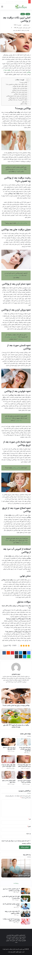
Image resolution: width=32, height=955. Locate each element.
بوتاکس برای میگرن (22, 223)
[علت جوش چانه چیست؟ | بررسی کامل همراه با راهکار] (24, 759)
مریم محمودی (26, 25)
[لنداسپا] (21, 7)
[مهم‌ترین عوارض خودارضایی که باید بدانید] (25, 906)
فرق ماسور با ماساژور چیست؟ (20, 2)
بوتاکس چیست (19, 169)
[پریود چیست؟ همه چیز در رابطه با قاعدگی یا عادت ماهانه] (25, 921)
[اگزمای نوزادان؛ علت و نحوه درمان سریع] (8, 775)
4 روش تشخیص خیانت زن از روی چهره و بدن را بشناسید (11, 889)
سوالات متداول (23, 104)
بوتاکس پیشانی (16, 468)
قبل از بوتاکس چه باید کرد (14, 275)
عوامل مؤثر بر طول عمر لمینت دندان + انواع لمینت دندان (8, 765)
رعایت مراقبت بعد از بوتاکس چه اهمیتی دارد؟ (16, 84)
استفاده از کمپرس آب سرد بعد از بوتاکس (17, 100)
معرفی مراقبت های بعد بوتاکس (20, 86)
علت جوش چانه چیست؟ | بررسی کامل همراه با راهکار (24, 765)
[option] (16, 868)
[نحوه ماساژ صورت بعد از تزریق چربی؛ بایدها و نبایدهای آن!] (24, 742)
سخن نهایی (24, 102)
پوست (27, 14)
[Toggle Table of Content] (27, 80)
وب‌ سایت (28, 834)
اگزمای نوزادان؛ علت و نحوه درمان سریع (8, 781)
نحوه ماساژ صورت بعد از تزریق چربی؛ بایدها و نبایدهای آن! (25, 749)
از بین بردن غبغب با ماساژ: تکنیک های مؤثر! (9, 748)
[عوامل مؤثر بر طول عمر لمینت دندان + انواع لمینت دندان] (8, 759)
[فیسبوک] (28, 653)
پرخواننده (16, 883)
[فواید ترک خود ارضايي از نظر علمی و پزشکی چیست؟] (25, 898)
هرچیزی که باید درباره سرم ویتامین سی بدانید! (24, 781)
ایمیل (29, 826)
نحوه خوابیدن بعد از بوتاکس (20, 94)
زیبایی (22, 14)
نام (30, 819)
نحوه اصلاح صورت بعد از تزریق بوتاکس (18, 98)
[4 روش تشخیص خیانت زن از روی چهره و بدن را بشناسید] (25, 891)
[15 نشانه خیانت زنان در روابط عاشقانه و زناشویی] (25, 914)
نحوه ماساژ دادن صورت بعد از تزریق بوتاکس (16, 96)
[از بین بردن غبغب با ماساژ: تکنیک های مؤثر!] (8, 742)
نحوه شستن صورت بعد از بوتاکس (19, 92)
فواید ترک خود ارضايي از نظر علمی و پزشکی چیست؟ (11, 897)
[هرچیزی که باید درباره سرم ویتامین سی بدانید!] (24, 775)
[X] (24, 653)
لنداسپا (7, 949)
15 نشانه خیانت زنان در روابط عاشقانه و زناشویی (12, 912)
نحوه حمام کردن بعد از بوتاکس (20, 88)
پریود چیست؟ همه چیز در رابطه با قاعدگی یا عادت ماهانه (11, 920)
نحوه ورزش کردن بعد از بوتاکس (19, 90)
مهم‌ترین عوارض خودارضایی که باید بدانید (11, 905)
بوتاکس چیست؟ (23, 82)
